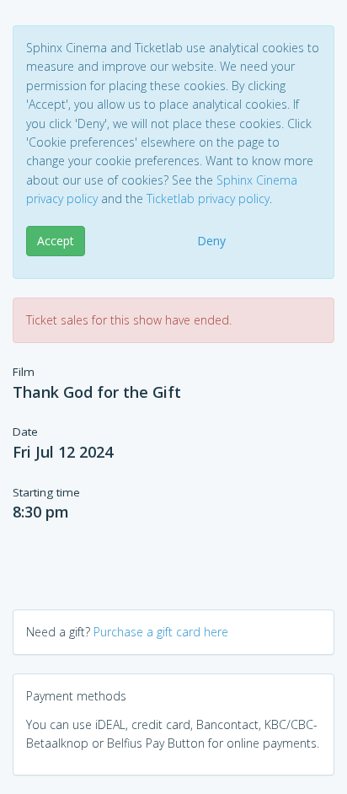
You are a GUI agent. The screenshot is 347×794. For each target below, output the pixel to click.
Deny (211, 241)
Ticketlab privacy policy (208, 198)
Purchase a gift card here (160, 632)
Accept (55, 241)
